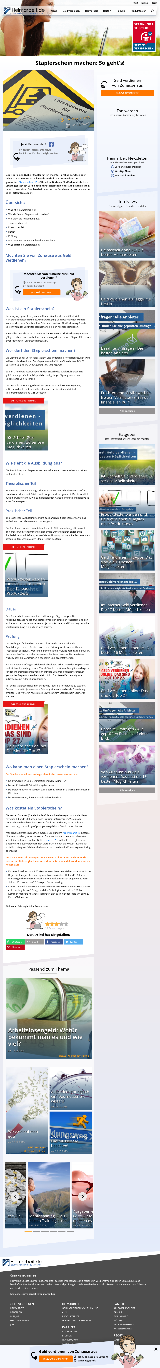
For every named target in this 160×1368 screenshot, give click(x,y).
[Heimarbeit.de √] (24, 11)
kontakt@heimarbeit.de (41, 1293)
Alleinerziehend (124, 1324)
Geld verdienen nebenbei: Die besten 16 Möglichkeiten (126, 650)
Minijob (15, 1316)
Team (154, 3)
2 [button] (36, 1231)
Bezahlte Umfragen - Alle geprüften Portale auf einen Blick (125, 733)
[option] (26, 427)
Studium (67, 1335)
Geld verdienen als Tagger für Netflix (126, 301)
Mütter (118, 1320)
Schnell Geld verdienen (76, 1320)
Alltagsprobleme (124, 1308)
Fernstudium (70, 1339)
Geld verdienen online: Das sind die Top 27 (26, 748)
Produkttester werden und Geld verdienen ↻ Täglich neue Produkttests (26, 586)
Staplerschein (26, 182)
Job (12, 1324)
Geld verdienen (37, 1147)
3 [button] (45, 1231)
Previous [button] (15, 1196)
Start (135, 3)
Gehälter (67, 1343)
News (63, 1055)
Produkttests (70, 1316)
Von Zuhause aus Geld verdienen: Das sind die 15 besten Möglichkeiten (124, 776)
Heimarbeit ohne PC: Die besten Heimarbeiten (122, 252)
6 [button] (70, 1231)
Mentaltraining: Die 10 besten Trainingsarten (48, 1218)
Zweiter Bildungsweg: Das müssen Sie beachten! (69, 1141)
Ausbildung (69, 1331)
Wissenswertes (123, 1328)
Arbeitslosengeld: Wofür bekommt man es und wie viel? (45, 1037)
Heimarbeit (17, 1308)
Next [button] (82, 1196)
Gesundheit (121, 1316)
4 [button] (53, 1231)
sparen (49, 839)
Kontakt (144, 3)
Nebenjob (16, 1312)
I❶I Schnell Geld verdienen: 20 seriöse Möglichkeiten (25, 442)
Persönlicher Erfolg (78, 118)
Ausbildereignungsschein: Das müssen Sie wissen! (70, 1096)
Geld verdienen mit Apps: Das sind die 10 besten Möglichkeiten (126, 562)
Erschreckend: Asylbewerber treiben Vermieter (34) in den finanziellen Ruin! (126, 397)
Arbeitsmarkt (70, 832)
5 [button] (61, 1231)
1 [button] (28, 1231)
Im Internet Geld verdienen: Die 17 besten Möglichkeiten (125, 607)
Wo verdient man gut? (23, 1134)
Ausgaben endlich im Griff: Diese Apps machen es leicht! (91, 1216)
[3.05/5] (47, 924)
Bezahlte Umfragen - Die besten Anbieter (122, 350)
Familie (118, 1312)
